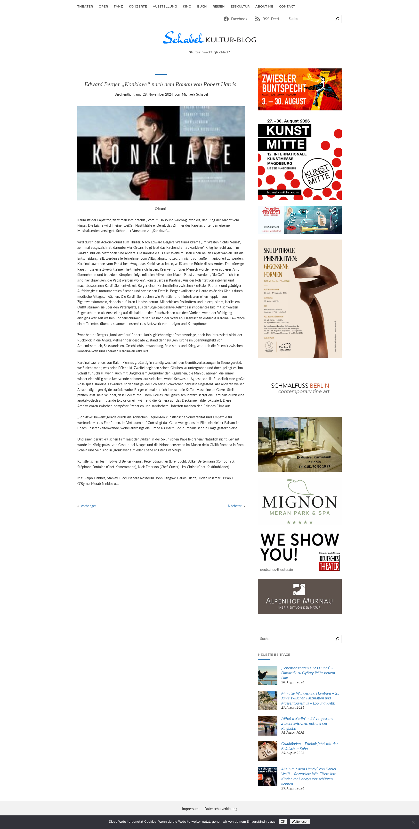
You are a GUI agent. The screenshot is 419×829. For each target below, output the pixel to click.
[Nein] (413, 822)
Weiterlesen (300, 821)
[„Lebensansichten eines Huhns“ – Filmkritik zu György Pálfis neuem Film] (267, 676)
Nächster (235, 506)
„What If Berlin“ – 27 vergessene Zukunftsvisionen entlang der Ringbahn (307, 724)
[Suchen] (337, 19)
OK (283, 821)
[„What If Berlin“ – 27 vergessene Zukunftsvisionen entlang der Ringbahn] (267, 726)
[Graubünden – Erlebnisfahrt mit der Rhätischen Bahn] (267, 751)
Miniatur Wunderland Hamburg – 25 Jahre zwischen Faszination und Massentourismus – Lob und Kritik (310, 698)
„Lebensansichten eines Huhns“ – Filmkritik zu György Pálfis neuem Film (308, 673)
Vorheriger (88, 506)
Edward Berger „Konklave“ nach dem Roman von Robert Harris (161, 84)
